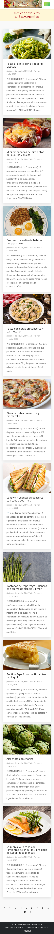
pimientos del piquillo (14, 71)
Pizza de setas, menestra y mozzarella (22, 414)
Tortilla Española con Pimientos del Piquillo (26, 676)
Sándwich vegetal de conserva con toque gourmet (24, 499)
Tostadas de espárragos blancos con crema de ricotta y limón (26, 587)
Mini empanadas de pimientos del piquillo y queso (25, 153)
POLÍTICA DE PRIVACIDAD (27, 928)
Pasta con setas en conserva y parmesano (24, 330)
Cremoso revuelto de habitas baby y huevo (24, 242)
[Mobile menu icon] (47, 4)
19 (25, 912)
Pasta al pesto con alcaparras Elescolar (24, 65)
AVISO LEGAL (10, 928)
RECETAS (28, 71)
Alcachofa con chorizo (20, 758)
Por (37, 71)
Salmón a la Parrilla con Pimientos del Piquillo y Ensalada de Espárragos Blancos (26, 849)
